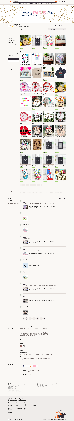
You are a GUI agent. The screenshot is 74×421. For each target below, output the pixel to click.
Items (9, 29)
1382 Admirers (10, 66)
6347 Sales (9, 64)
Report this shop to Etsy (11, 69)
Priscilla (24, 224)
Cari (23, 259)
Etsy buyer (24, 271)
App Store (11, 415)
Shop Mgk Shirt (25, 385)
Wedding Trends (47, 3)
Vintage (42, 3)
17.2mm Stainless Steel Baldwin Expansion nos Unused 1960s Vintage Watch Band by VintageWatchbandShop (43, 385)
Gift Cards (52, 3)
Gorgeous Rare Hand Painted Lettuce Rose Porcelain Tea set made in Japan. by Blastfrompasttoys (14, 386)
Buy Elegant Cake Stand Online (12, 388)
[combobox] (33, 2)
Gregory (24, 212)
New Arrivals (25, 3)
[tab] (13, 33)
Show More (37, 392)
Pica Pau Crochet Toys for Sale (56, 384)
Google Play (18, 415)
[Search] (56, 2)
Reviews (13, 29)
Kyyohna (24, 236)
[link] (21, 185)
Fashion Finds (37, 3)
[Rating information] (12, 26)
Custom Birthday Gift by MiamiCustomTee (28, 386)
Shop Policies (22, 29)
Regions (64, 419)
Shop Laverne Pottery (11, 384)
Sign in (59, 1)
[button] (57, 25)
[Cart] (64, 2)
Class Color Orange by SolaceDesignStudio (28, 384)
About (17, 29)
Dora (23, 283)
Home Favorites (31, 3)
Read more (42, 193)
